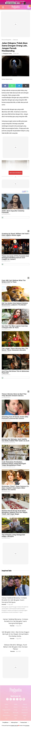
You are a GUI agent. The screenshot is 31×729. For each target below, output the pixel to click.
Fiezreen (4, 604)
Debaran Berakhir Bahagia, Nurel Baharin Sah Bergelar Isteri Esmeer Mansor (15, 647)
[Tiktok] (17, 699)
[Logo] (15, 7)
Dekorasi (15, 39)
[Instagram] (10, 699)
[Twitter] (14, 699)
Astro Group (27, 725)
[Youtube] (20, 699)
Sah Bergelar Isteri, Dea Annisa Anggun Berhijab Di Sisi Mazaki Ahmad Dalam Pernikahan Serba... (15, 634)
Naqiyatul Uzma (7, 53)
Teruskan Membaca (15, 172)
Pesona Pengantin (6, 39)
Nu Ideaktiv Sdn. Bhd (14, 725)
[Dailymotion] (24, 699)
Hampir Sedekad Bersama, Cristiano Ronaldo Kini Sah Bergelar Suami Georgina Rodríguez (14, 600)
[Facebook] (7, 699)
